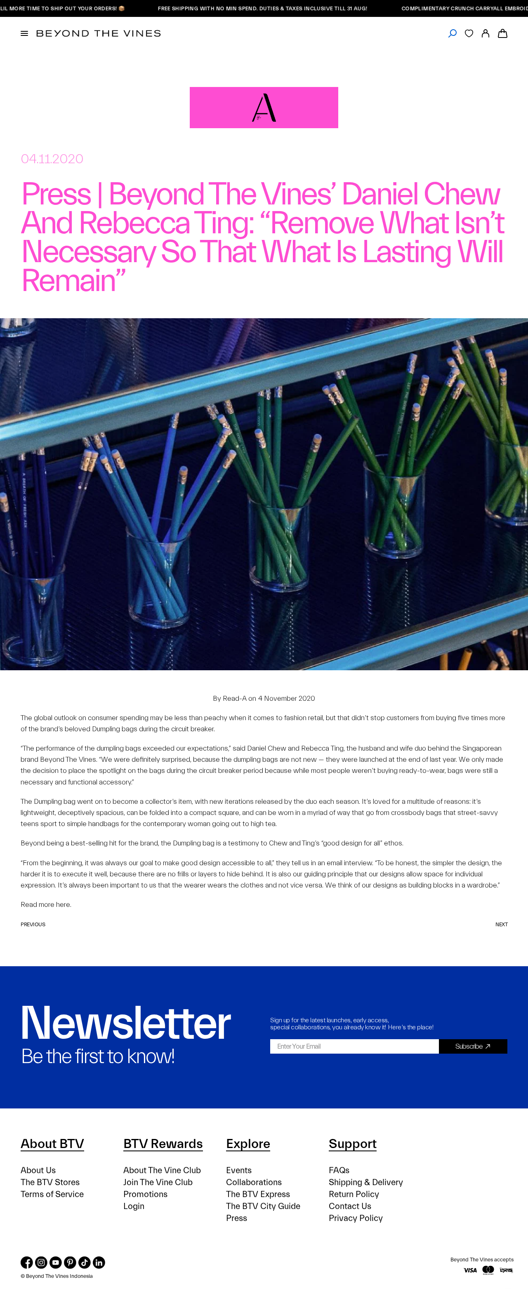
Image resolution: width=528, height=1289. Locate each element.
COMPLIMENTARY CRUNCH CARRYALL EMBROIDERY (443, 8)
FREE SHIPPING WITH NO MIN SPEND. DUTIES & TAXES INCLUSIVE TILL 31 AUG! (235, 8)
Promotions (145, 1194)
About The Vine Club (162, 1170)
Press (236, 1218)
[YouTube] (56, 1262)
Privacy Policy (356, 1218)
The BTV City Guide (263, 1206)
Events (239, 1170)
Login (133, 1206)
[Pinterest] (70, 1262)
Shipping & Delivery (366, 1182)
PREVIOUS (33, 924)
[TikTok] (84, 1262)
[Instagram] (41, 1262)
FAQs (339, 1170)
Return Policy (354, 1194)
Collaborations (254, 1182)
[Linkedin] (99, 1262)
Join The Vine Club (158, 1182)
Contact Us (350, 1206)
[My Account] (485, 33)
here (63, 905)
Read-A (235, 698)
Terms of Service (52, 1194)
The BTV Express (258, 1194)
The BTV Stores (50, 1182)
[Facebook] (27, 1262)
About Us (38, 1170)
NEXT (501, 924)
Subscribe (469, 1046)
